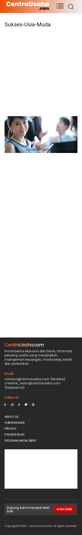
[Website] (33, 404)
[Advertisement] (41, 73)
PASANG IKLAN (14, 434)
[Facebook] (5, 404)
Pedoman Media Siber (20, 440)
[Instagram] (12, 404)
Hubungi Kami (14, 422)
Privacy (10, 428)
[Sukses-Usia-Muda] (41, 152)
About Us (12, 417)
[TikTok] (19, 404)
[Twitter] (26, 404)
